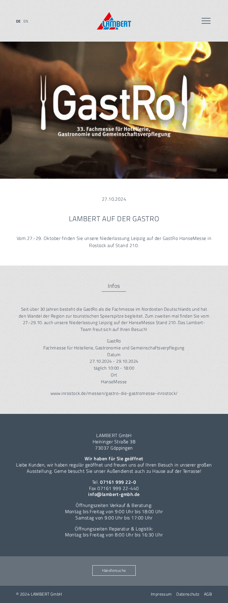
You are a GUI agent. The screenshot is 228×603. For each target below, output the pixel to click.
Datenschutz (188, 594)
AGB (208, 594)
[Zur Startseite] (114, 21)
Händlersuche (114, 570)
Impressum (161, 594)
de (18, 21)
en (25, 21)
